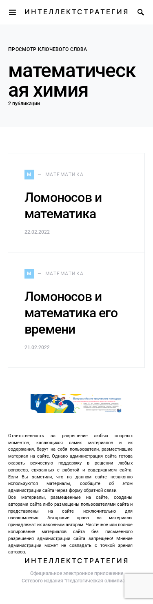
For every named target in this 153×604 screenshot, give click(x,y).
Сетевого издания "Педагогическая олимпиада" (77, 581)
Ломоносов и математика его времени (71, 313)
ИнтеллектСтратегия (76, 12)
